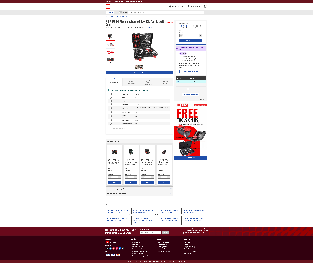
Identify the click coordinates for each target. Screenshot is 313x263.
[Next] (110, 62)
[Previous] (110, 32)
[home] (106, 16)
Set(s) (181, 30)
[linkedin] (110, 248)
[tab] (114, 82)
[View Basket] (205, 6)
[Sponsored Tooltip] (206, 99)
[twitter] (107, 248)
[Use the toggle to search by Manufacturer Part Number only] (127, 12)
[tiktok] (123, 248)
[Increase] (200, 35)
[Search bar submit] (205, 12)
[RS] (108, 6)
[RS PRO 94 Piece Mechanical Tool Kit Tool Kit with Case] (144, 47)
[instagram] (117, 248)
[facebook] (120, 248)
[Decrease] (181, 35)
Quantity (111, 174)
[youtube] (113, 248)
